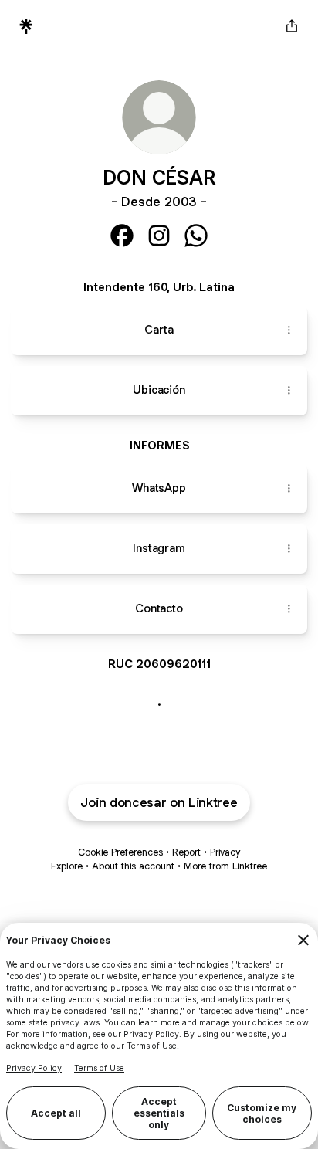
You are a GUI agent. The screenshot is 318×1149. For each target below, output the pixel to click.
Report (186, 852)
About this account (133, 866)
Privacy (225, 852)
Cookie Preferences (120, 852)
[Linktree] (26, 26)
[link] (121, 235)
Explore (67, 866)
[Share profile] (291, 26)
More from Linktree (225, 866)
